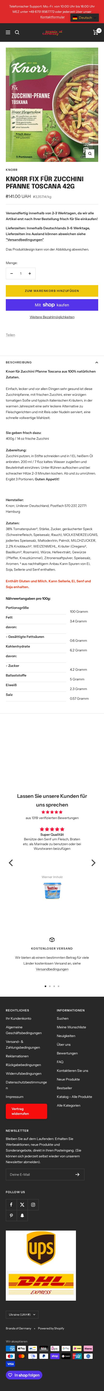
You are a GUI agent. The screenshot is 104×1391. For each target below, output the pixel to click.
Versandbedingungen (52, 969)
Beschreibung (19, 362)
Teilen (10, 335)
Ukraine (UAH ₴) (20, 1314)
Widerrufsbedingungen (23, 1073)
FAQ (60, 1062)
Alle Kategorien (68, 1105)
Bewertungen (67, 1053)
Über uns (64, 1044)
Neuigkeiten (66, 1036)
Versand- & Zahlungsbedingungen (23, 1044)
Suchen (62, 1018)
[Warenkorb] (95, 32)
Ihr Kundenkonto (18, 1018)
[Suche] (17, 32)
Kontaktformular (52, 17)
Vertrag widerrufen (20, 1111)
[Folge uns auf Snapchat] (22, 1215)
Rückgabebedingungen (23, 1065)
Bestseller (64, 1088)
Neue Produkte (68, 1079)
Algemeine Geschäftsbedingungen (24, 1030)
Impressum (14, 1097)
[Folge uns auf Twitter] (22, 1204)
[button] (11, 862)
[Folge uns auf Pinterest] (11, 1215)
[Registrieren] (77, 1174)
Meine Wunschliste (71, 1027)
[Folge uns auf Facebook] (11, 1204)
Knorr (12, 170)
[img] (52, 812)
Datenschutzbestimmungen (26, 1085)
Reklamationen (17, 1056)
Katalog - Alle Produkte (74, 1097)
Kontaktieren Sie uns (72, 1070)
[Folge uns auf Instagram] (33, 1204)
